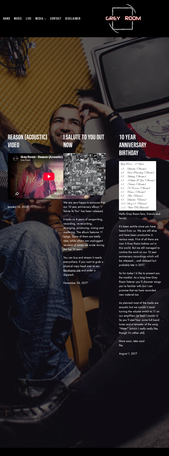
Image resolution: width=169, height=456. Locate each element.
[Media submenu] (45, 19)
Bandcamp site (72, 270)
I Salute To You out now (83, 141)
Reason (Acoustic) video (27, 141)
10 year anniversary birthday (132, 145)
